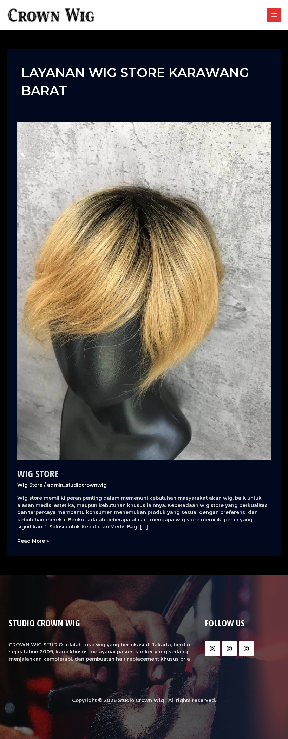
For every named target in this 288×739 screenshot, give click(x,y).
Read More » (33, 541)
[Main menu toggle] (274, 15)
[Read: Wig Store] (143, 291)
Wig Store (38, 473)
